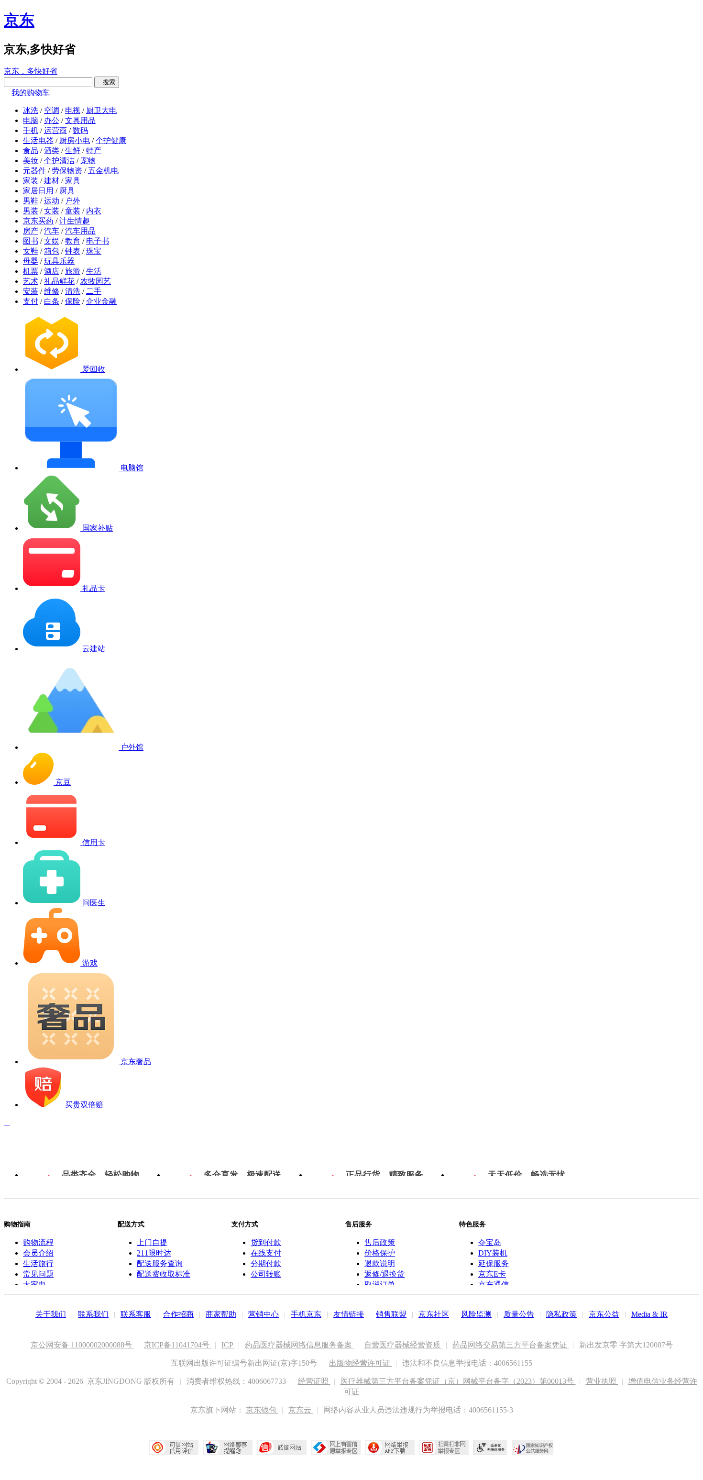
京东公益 (604, 1314)
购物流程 (38, 1242)
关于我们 (50, 1314)
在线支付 (266, 1253)
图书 (30, 241)
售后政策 (379, 1242)
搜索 (106, 82)
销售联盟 (391, 1314)
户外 (72, 201)
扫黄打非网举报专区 (444, 1447)
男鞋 (30, 201)
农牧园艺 (95, 281)
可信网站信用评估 (173, 1447)
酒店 (51, 271)
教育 (72, 241)
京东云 (300, 1410)
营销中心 (263, 1314)
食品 (30, 150)
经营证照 (314, 1381)
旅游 (72, 271)
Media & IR (649, 1314)
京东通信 (493, 1284)
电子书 (97, 241)
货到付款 (266, 1242)
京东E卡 (492, 1274)
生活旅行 (38, 1263)
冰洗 (30, 110)
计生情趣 (74, 221)
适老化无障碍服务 (490, 1447)
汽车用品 (80, 231)
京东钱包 (262, 1410)
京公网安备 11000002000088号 (82, 1345)
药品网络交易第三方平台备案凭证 (510, 1345)
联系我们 (93, 1314)
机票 (30, 271)
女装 (51, 211)
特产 (93, 150)
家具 (72, 181)
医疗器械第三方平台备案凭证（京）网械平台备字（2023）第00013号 (458, 1381)
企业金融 (101, 301)
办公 (51, 120)
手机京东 (306, 1314)
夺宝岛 (489, 1242)
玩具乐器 (59, 261)
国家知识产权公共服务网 (533, 1447)
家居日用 (38, 191)
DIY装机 (492, 1253)
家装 (30, 181)
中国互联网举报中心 (336, 1447)
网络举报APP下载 (390, 1447)
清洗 (72, 291)
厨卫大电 (101, 110)
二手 (93, 291)
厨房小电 (74, 140)
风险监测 (476, 1314)
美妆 (30, 160)
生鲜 (72, 150)
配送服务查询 (160, 1263)
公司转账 (266, 1274)
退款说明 (379, 1263)
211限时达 (154, 1253)
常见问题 (38, 1274)
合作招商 (178, 1314)
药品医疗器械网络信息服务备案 (299, 1345)
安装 (30, 291)
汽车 (51, 231)
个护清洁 (59, 160)
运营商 (55, 130)
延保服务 (493, 1263)
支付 (30, 301)
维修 (51, 291)
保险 (72, 301)
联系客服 (136, 1314)
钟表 (72, 251)
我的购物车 (30, 93)
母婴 (30, 261)
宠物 (88, 160)
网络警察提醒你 (228, 1447)
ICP (228, 1345)
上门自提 (152, 1242)
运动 (51, 201)
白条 (51, 301)
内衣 (93, 211)
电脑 (30, 120)
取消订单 (379, 1284)
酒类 (51, 150)
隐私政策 (561, 1314)
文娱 (51, 241)
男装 (30, 211)
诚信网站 (282, 1447)
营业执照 (602, 1381)
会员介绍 (38, 1253)
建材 (51, 181)
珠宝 (93, 251)
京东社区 (433, 1314)
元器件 (34, 171)
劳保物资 (67, 171)
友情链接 (348, 1314)
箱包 (51, 251)
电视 (72, 110)
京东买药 (38, 221)
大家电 (34, 1284)
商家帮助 (221, 1314)
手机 (30, 130)
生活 (93, 271)
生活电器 (38, 140)
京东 (19, 20)
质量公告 (519, 1314)
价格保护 (379, 1253)
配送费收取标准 (163, 1274)
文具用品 (80, 120)
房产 (30, 231)
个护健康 (111, 140)
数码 (80, 130)
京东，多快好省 (30, 71)
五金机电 (103, 171)
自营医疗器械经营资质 (403, 1345)
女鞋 (30, 251)
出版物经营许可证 (360, 1363)
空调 (51, 110)
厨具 (67, 191)
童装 (72, 211)
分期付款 (266, 1263)
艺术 (30, 281)
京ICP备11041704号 (177, 1345)
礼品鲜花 (59, 281)
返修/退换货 (384, 1274)
